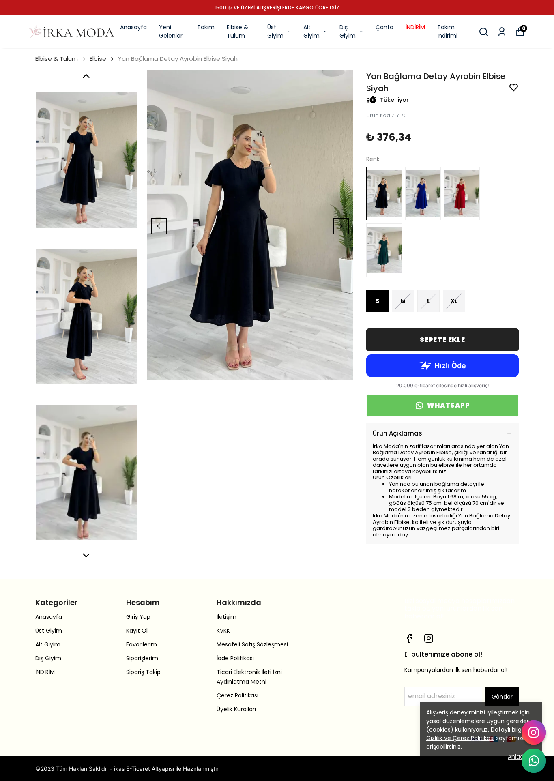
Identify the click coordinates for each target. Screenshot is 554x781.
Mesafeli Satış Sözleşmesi (252, 644)
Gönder (502, 697)
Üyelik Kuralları (236, 709)
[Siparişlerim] (502, 32)
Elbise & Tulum (237, 31)
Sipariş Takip (143, 672)
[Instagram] (429, 638)
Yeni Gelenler (171, 31)
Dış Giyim (347, 31)
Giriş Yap (138, 617)
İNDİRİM (415, 27)
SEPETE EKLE (442, 339)
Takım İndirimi (447, 31)
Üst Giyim (275, 31)
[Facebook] (409, 638)
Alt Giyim (311, 31)
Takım (206, 27)
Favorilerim (141, 644)
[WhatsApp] (534, 761)
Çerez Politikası (237, 695)
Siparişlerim (142, 658)
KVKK (223, 631)
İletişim (226, 617)
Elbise (98, 58)
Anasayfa (133, 27)
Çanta (384, 27)
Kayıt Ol (137, 631)
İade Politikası (235, 658)
